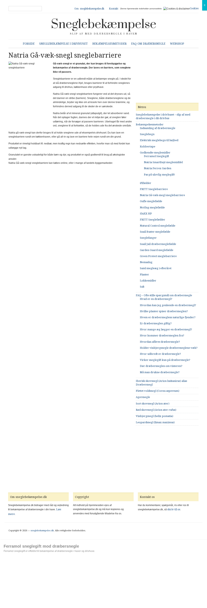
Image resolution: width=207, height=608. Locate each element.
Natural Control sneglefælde (157, 225)
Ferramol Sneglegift (156, 156)
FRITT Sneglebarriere (154, 189)
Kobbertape (147, 146)
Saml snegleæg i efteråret (155, 268)
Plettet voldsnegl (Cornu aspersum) (157, 390)
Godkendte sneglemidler (155, 152)
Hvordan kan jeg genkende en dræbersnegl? (168, 305)
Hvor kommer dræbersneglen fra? (162, 335)
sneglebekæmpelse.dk (42, 530)
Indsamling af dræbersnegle (157, 128)
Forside (29, 43)
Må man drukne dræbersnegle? (160, 372)
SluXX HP (146, 213)
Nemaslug (146, 262)
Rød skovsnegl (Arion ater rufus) (156, 409)
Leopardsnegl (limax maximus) (155, 422)
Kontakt (113, 8)
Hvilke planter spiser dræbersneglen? (164, 311)
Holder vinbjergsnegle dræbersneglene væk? (168, 347)
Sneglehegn (147, 134)
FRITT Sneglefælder (152, 219)
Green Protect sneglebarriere (158, 256)
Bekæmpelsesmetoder (109, 43)
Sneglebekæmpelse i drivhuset (63, 43)
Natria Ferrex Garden (157, 168)
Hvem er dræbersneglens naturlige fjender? (167, 317)
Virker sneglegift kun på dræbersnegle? (165, 359)
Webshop (177, 43)
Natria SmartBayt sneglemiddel (163, 162)
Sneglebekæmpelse (103, 24)
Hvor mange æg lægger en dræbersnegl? (166, 329)
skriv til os (173, 509)
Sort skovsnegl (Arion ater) (152, 403)
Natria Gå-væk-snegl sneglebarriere (162, 195)
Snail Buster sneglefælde (155, 231)
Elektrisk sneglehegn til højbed (159, 140)
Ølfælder (145, 183)
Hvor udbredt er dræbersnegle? (160, 353)
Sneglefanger (148, 237)
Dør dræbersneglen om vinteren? (161, 366)
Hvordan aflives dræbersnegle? (160, 341)
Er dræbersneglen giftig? (156, 323)
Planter (144, 274)
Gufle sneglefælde (151, 201)
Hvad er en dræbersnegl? (156, 298)
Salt (142, 286)
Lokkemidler (148, 280)
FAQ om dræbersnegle (148, 43)
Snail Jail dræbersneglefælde (158, 244)
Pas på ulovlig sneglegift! (159, 174)
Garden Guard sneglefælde (156, 250)
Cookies (194, 8)
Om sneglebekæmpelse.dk (89, 8)
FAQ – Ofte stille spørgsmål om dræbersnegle (164, 295)
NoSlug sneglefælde (152, 207)
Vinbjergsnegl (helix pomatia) (154, 416)
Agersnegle (143, 397)
